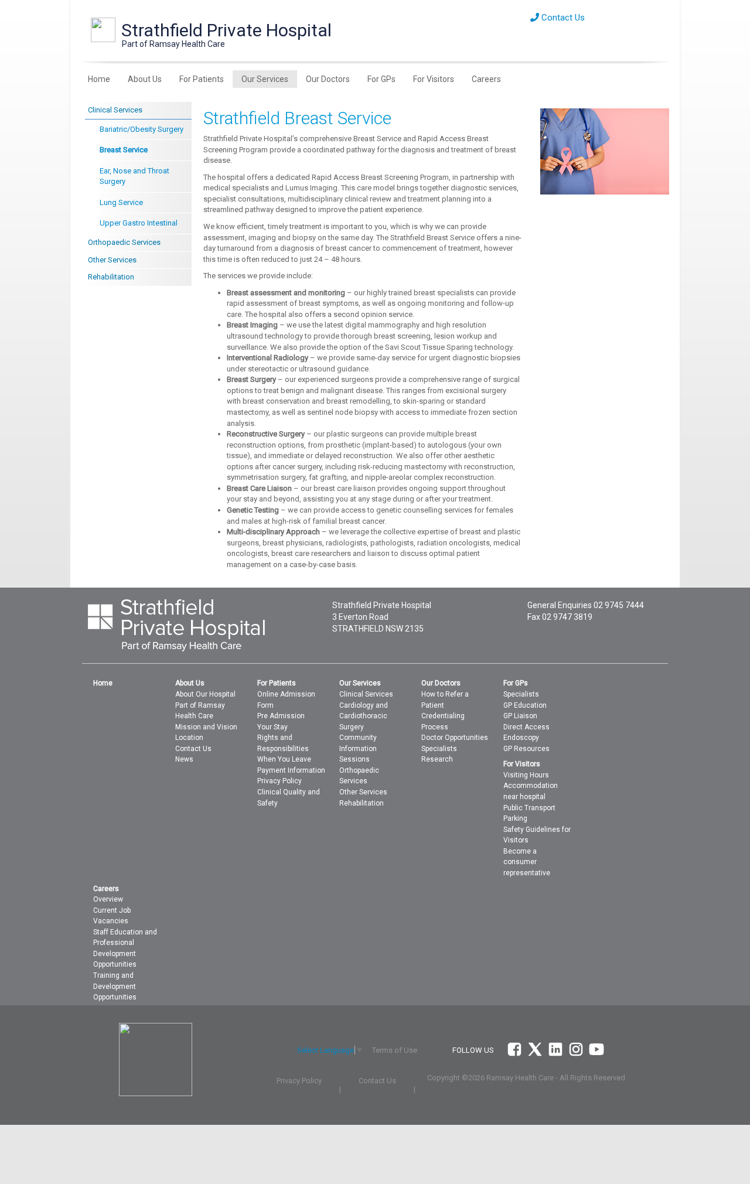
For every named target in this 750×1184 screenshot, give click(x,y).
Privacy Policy (279, 781)
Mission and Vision (206, 727)
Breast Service (124, 149)
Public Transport (529, 808)
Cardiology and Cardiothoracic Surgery (363, 716)
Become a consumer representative (526, 862)
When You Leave (284, 759)
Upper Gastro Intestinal (139, 223)
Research (437, 759)
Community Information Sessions (358, 748)
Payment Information (291, 770)
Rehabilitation (111, 276)
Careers (486, 79)
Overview (108, 899)
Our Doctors (328, 79)
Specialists (439, 749)
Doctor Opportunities (454, 737)
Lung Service (121, 202)
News (184, 759)
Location (189, 737)
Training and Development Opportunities (115, 986)
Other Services (112, 259)
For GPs (381, 79)
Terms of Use (394, 1050)
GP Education (525, 705)
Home (99, 79)
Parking (515, 818)
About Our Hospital (205, 694)
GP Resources (526, 749)
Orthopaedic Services (124, 242)
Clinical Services (115, 109)
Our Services (264, 79)
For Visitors (433, 79)
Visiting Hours (526, 775)
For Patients (201, 79)
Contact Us (562, 17)
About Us (145, 79)
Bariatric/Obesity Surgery (141, 129)
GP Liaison (520, 716)
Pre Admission (281, 716)
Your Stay (272, 727)
